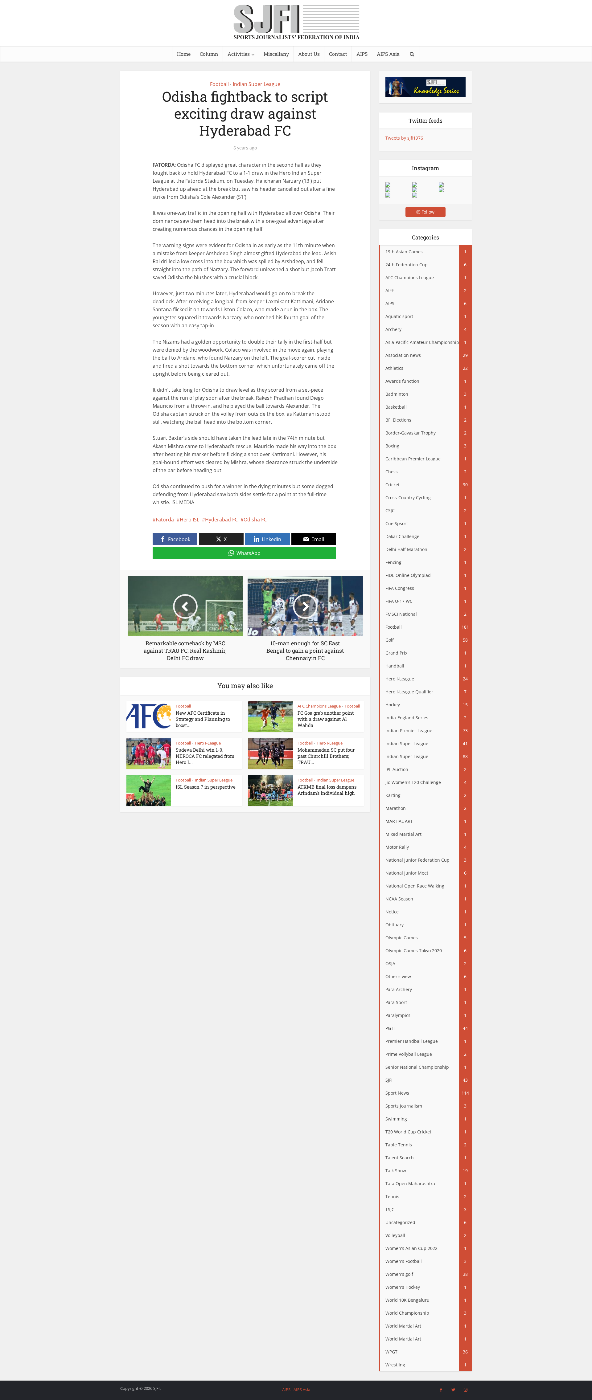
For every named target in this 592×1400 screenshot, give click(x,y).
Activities (239, 54)
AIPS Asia (388, 54)
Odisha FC (255, 519)
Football (219, 84)
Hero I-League (208, 743)
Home (184, 54)
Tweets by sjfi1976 (404, 138)
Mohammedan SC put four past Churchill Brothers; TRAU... (326, 756)
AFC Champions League (319, 706)
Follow (427, 212)
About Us (309, 54)
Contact (338, 54)
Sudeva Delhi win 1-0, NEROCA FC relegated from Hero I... (205, 756)
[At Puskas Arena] (425, 184)
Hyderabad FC (221, 519)
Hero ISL (189, 519)
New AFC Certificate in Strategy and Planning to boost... (203, 719)
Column (209, 54)
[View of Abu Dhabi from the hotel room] (452, 189)
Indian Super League (256, 84)
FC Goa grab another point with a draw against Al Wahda (326, 719)
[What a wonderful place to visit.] (398, 184)
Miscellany (276, 54)
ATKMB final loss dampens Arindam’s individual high (327, 790)
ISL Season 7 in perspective (206, 787)
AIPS (362, 54)
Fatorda (165, 519)
